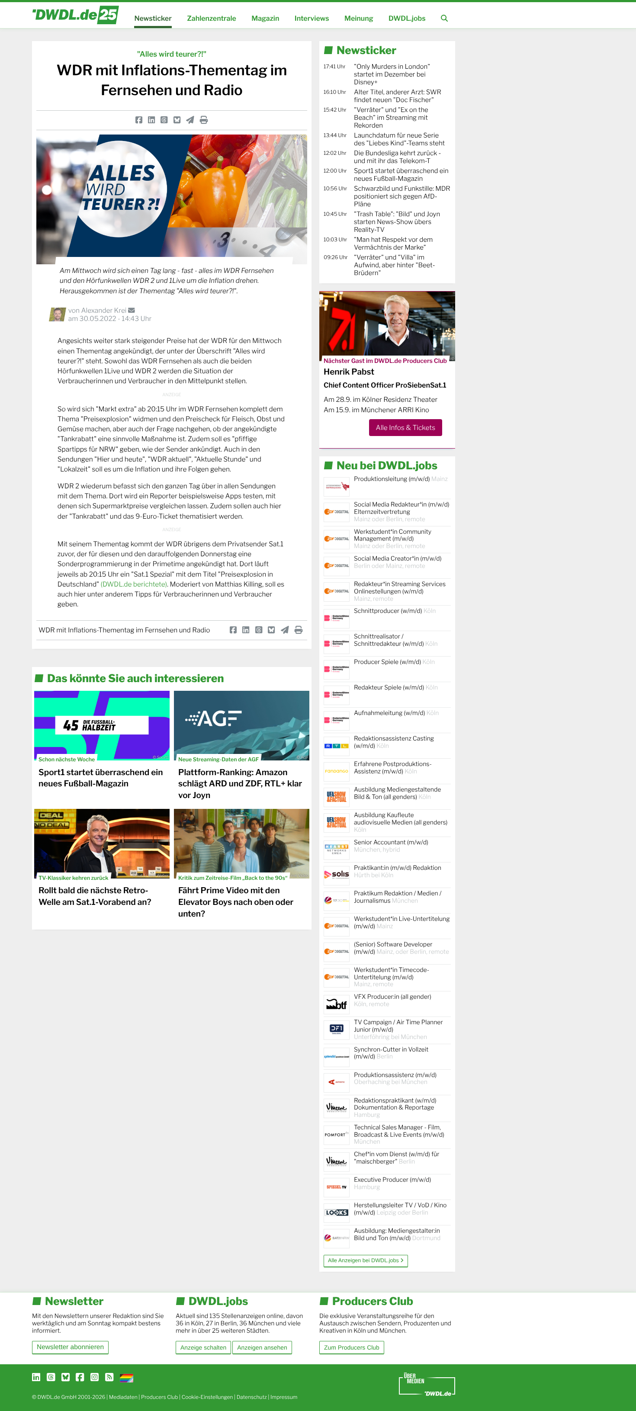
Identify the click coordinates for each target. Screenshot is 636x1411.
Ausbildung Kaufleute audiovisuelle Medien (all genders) (400, 822)
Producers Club (159, 1397)
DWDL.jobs (407, 18)
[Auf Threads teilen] (164, 120)
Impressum (284, 1397)
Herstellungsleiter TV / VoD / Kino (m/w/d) (400, 1209)
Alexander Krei (104, 310)
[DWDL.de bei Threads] (51, 1378)
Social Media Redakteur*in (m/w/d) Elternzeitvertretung (402, 512)
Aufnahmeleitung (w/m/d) (396, 713)
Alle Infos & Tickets (405, 427)
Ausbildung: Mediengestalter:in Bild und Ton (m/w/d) (397, 1234)
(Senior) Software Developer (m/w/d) (401, 948)
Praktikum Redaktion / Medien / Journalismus (397, 897)
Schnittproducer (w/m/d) (395, 611)
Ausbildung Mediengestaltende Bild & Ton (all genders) (397, 793)
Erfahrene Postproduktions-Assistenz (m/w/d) (393, 767)
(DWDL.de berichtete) (134, 584)
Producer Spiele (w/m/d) (394, 662)
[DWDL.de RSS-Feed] (109, 1378)
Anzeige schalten (203, 1347)
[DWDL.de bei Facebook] (80, 1378)
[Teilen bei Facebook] (138, 120)
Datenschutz (252, 1397)
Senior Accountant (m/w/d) (391, 846)
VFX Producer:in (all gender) (392, 1000)
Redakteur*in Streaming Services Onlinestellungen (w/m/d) (400, 591)
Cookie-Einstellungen (207, 1397)
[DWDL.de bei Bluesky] (65, 1378)
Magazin (265, 18)
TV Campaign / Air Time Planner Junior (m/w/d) (398, 1030)
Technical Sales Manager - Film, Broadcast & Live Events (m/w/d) (399, 1135)
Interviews (312, 18)
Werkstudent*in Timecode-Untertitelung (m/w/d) (391, 977)
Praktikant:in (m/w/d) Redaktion (397, 871)
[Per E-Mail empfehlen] (190, 120)
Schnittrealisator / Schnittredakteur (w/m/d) (396, 640)
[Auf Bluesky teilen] (176, 120)
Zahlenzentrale (211, 18)
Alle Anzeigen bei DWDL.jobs (364, 1260)
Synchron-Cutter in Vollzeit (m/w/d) (391, 1053)
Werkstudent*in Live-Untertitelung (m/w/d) (402, 922)
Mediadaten (123, 1397)
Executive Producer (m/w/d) (392, 1183)
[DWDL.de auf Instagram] (94, 1378)
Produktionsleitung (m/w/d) (401, 479)
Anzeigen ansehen (262, 1347)
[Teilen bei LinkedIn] (151, 120)
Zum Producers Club (351, 1347)
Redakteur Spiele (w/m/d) (396, 687)
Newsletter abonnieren (70, 1347)
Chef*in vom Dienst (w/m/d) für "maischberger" (396, 1158)
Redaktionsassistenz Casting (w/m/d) (394, 742)
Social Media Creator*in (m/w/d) (398, 562)
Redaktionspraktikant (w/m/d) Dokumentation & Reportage (395, 1108)
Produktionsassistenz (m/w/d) (395, 1078)
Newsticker (152, 18)
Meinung (358, 18)
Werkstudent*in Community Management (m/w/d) (392, 539)
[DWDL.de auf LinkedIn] (36, 1378)
